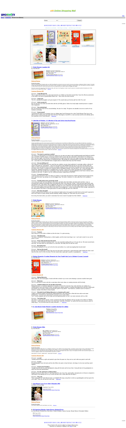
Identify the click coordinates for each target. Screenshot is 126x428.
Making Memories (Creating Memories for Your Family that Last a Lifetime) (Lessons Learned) (60, 256)
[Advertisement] (63, 4)
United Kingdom (51, 75)
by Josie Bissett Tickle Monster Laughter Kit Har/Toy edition (50, 306)
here (71, 426)
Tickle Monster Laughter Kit (41, 67)
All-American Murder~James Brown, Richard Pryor (48, 409)
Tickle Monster (37, 200)
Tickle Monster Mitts (39, 327)
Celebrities (8, 17)
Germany (56, 75)
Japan (62, 75)
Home (2, 17)
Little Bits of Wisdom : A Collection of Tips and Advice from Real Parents (54, 120)
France (59, 75)
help (55, 72)
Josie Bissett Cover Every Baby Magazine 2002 (46, 383)
